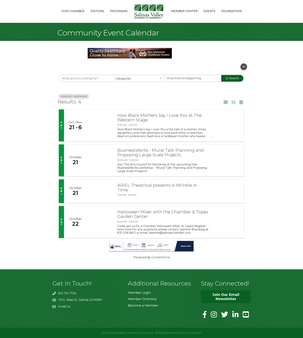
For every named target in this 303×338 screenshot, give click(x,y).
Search (234, 78)
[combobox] (139, 78)
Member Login (139, 293)
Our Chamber (72, 11)
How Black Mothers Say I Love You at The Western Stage (159, 117)
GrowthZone (161, 257)
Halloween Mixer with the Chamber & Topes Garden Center (162, 214)
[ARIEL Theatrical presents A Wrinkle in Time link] (100, 191)
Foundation (231, 11)
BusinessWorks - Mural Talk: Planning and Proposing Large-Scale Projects (160, 152)
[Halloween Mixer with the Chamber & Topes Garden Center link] (100, 222)
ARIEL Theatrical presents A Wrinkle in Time (157, 187)
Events (209, 11)
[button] (243, 66)
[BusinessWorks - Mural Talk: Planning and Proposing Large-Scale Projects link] (100, 160)
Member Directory (142, 299)
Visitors (97, 11)
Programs (118, 11)
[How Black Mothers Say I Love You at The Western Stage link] (100, 125)
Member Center (184, 11)
